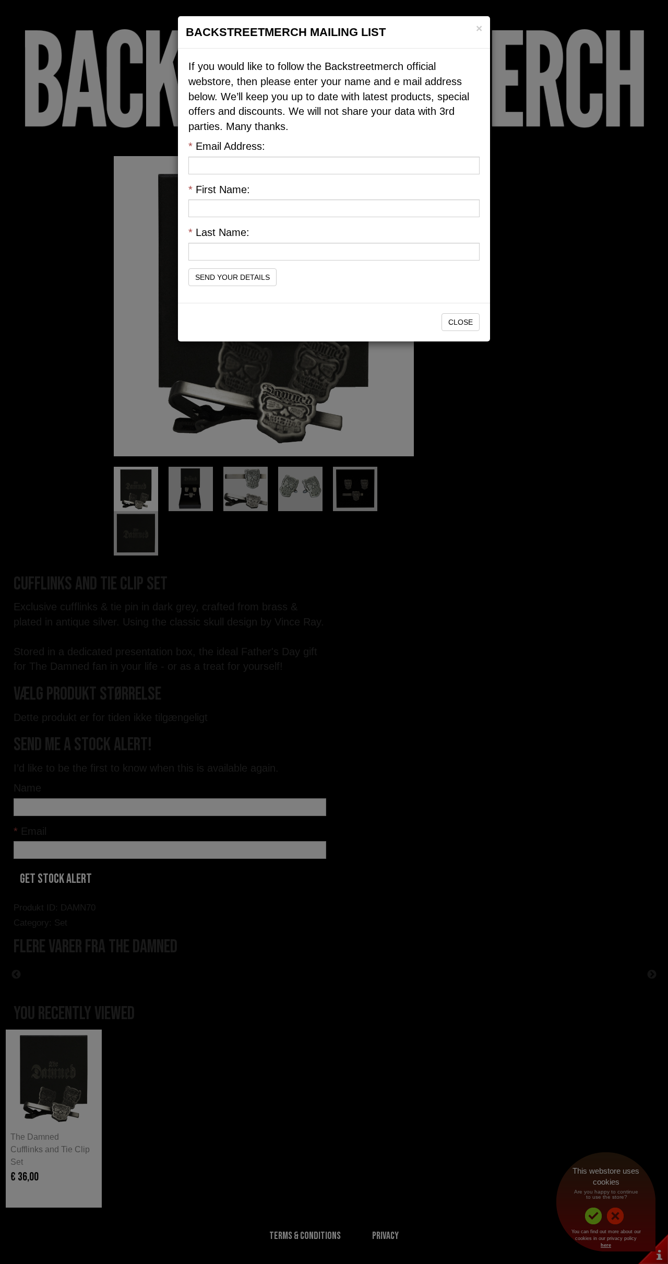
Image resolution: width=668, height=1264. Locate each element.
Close (460, 322)
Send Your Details (232, 277)
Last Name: (218, 232)
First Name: (219, 189)
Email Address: (226, 146)
